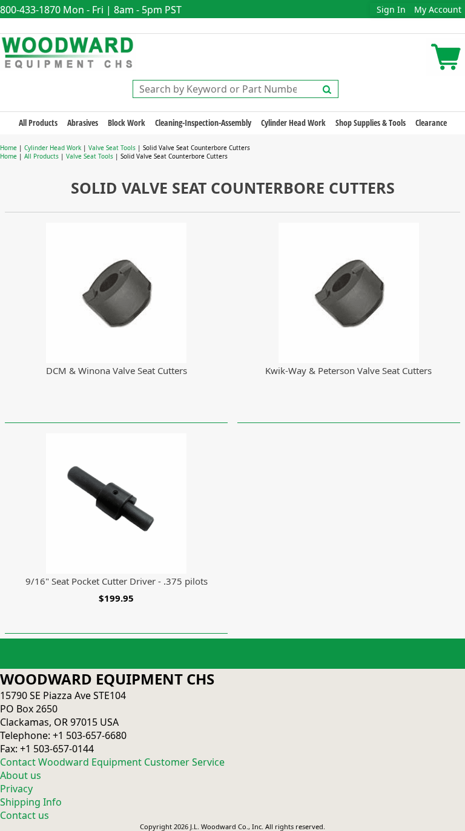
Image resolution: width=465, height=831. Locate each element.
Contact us (24, 815)
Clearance (431, 122)
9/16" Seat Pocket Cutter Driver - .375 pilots (116, 581)
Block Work (126, 122)
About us (20, 775)
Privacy (16, 788)
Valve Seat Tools (112, 147)
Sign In (391, 9)
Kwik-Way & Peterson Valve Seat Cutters (348, 370)
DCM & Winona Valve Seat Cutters (116, 370)
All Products (38, 122)
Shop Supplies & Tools (370, 122)
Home (8, 147)
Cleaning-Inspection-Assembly (203, 122)
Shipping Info (31, 802)
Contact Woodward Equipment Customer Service (112, 762)
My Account (437, 9)
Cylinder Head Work (293, 122)
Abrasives (82, 122)
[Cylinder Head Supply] (68, 51)
